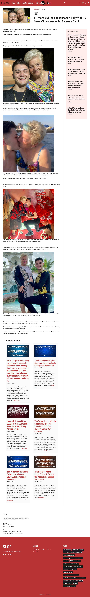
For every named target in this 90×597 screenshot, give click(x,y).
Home (3, 3)
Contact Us (36, 551)
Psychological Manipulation (71, 575)
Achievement (67, 549)
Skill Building (67, 580)
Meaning (65, 563)
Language (65, 561)
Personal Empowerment (69, 569)
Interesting (40, 3)
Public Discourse (67, 577)
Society (75, 583)
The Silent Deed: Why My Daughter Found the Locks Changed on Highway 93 (45, 363)
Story (8, 3)
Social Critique (67, 583)
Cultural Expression (68, 558)
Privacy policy (46, 549)
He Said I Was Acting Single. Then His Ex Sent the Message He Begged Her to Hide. (44, 475)
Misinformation (67, 566)
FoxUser (70, 51)
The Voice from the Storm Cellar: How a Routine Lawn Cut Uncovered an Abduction (17, 475)
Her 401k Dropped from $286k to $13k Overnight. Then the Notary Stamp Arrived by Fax (17, 425)
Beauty (81, 549)
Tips (13, 3)
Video (18, 3)
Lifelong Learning (75, 561)
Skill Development (78, 580)
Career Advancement (76, 552)
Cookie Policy (37, 549)
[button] (65, 3)
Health (24, 3)
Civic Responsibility (68, 555)
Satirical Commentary (80, 577)
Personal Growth (67, 572)
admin (43, 9)
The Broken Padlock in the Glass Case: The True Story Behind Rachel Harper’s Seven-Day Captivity (45, 426)
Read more (16, 400)
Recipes (48, 3)
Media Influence (74, 563)
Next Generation (78, 566)
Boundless (66, 552)
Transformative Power (69, 586)
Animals (31, 3)
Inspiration (79, 558)
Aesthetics (75, 549)
